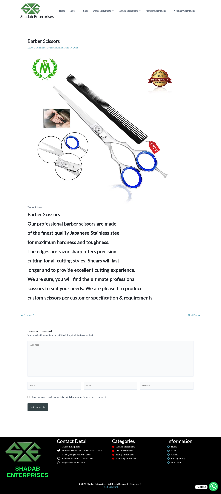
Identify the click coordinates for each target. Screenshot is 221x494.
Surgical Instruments (128, 10)
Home (62, 10)
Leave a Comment (36, 47)
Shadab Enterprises (37, 17)
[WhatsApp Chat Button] (213, 486)
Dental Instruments (102, 10)
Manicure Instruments (156, 10)
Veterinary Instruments (184, 10)
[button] (76, 11)
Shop (85, 10)
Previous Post (29, 315)
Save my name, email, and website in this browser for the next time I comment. (69, 397)
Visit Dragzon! (110, 487)
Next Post (194, 315)
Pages (72, 10)
